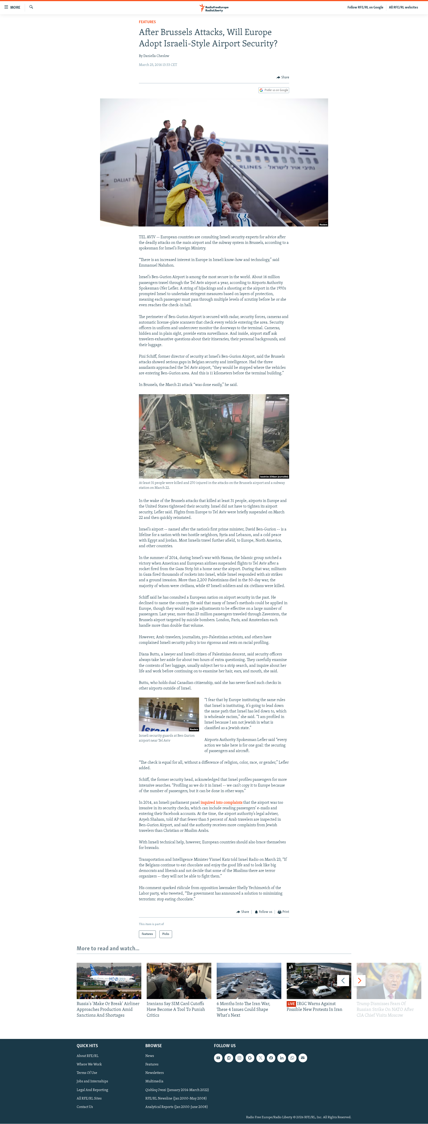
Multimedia (154, 1081)
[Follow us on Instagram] (239, 1058)
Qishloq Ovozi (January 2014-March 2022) (177, 1090)
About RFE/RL (88, 1056)
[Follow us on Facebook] (271, 1058)
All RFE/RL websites (403, 7)
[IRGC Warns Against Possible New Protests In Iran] (319, 981)
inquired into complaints (221, 803)
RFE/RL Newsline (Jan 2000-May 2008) (176, 1098)
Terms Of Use (87, 1073)
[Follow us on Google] (250, 1058)
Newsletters (154, 1073)
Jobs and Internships (92, 1081)
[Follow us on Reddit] (228, 1058)
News (149, 1056)
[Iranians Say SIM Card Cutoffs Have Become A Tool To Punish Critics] (179, 981)
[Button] (283, 77)
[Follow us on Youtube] (218, 1058)
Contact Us (85, 1107)
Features (147, 22)
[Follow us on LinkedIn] (281, 1058)
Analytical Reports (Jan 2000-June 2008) (176, 1107)
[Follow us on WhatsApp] (292, 1058)
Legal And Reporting (92, 1090)
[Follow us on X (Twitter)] (260, 1058)
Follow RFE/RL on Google (365, 7)
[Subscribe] (302, 1058)
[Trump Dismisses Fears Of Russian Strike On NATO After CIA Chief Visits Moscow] (389, 981)
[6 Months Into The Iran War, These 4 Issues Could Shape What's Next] (249, 981)
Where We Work (89, 1065)
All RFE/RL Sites (89, 1098)
